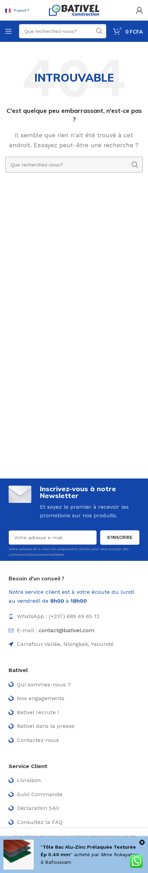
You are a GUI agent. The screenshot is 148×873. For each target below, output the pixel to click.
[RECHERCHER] (99, 31)
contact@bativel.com (66, 630)
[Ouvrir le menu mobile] (8, 31)
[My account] (139, 10)
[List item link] (74, 616)
